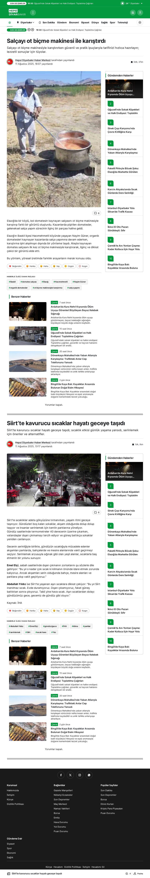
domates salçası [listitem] (28, 282)
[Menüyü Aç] (33, 13)
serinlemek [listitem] (14, 632)
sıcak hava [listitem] (41, 632)
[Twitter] (70, 775)
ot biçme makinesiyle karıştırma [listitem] (47, 288)
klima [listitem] (75, 626)
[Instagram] (79, 775)
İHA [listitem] (64, 626)
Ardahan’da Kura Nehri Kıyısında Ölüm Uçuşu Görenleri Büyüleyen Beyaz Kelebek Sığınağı (74, 310)
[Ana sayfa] (9, 22)
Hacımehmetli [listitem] (61, 282)
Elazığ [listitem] (45, 282)
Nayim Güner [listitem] (79, 282)
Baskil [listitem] (12, 282)
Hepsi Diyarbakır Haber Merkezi (33, 60)
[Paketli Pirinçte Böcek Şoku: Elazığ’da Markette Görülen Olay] (124, 166)
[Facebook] (60, 775)
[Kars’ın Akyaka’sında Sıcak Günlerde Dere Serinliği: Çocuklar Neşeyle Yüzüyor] (124, 186)
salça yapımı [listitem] (73, 288)
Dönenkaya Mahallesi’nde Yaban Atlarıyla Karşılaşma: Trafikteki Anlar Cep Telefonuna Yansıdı (74, 359)
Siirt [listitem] (27, 632)
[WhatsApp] (89, 775)
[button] (133, 13)
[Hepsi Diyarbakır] (17, 12)
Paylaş (140, 873)
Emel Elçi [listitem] (33, 626)
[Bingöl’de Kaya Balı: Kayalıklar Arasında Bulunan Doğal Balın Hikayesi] (124, 262)
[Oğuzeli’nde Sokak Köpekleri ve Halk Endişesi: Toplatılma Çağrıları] (124, 107)
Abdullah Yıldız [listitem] (16, 626)
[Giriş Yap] (140, 13)
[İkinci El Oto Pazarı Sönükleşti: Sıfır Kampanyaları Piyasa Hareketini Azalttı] (124, 225)
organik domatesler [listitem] (18, 288)
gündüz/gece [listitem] (50, 626)
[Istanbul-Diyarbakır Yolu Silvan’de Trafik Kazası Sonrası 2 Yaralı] (124, 206)
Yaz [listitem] (53, 632)
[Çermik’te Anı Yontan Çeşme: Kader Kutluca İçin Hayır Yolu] (124, 243)
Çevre (54, 302)
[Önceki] (29, 30)
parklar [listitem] (87, 626)
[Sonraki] (32, 30)
